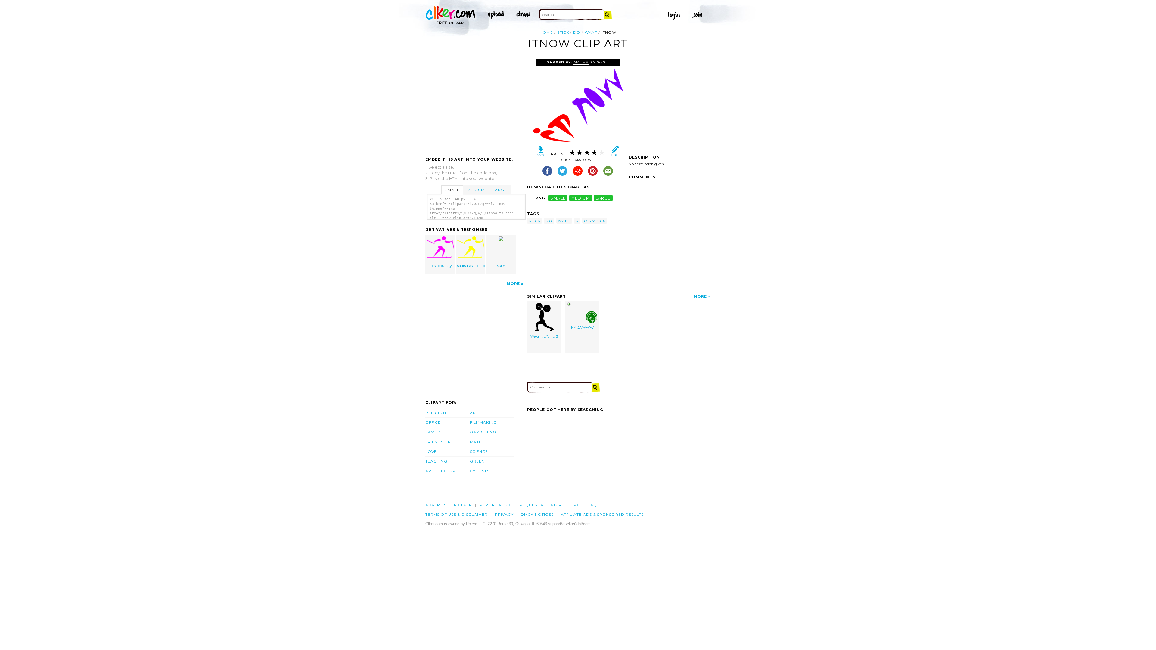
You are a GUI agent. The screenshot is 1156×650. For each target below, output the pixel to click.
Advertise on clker (448, 505)
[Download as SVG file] (541, 152)
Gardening (483, 432)
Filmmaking (483, 422)
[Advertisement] (476, 104)
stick (563, 32)
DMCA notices (537, 514)
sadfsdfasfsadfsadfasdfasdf (471, 265)
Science (479, 451)
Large (500, 189)
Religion (435, 412)
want (591, 32)
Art (474, 412)
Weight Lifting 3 (544, 336)
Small (452, 189)
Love (431, 451)
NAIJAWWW (582, 327)
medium (580, 198)
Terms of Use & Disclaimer (456, 514)
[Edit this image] (615, 152)
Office (433, 422)
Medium (476, 189)
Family (432, 432)
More (513, 283)
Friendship (438, 442)
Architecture (441, 471)
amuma (581, 62)
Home (546, 32)
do (576, 32)
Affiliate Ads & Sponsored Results (602, 514)
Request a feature (542, 505)
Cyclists (479, 471)
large (603, 198)
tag (576, 505)
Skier (501, 265)
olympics (594, 220)
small (557, 198)
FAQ (592, 505)
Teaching (436, 461)
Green (477, 461)
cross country (440, 265)
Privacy (504, 514)
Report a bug (496, 505)
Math (476, 442)
